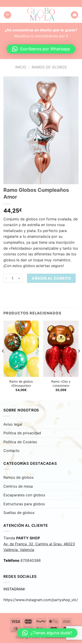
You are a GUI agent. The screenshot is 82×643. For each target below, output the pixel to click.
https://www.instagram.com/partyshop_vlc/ (40, 599)
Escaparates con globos (24, 495)
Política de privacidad (22, 433)
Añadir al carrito (51, 278)
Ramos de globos (49, 67)
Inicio (20, 67)
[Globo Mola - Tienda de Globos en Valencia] (41, 15)
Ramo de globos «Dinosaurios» (21, 383)
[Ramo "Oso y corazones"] (61, 349)
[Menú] (7, 15)
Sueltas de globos (18, 512)
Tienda (39, 544)
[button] (41, 49)
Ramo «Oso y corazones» (61, 383)
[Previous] (3, 360)
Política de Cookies (20, 442)
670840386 (30, 560)
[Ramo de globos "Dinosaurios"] (21, 349)
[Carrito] (74, 15)
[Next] (79, 360)
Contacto (11, 450)
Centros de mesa (18, 486)
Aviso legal (12, 424)
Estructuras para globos (24, 504)
